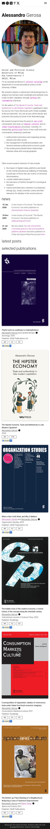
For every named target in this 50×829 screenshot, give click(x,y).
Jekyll (36, 825)
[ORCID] (7, 3)
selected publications (19, 248)
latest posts (11, 241)
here (43, 234)
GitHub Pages (35, 827)
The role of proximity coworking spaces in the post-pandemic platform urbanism (28, 229)
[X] (18, 3)
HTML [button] (13, 437)
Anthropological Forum (21, 221)
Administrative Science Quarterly (25, 210)
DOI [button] (12, 342)
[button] (6, 345)
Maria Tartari (26, 803)
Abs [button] (5, 342)
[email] (3, 3)
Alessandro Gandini (9, 519)
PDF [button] (19, 342)
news (6, 199)
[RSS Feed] (11, 3)
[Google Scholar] (14, 3)
